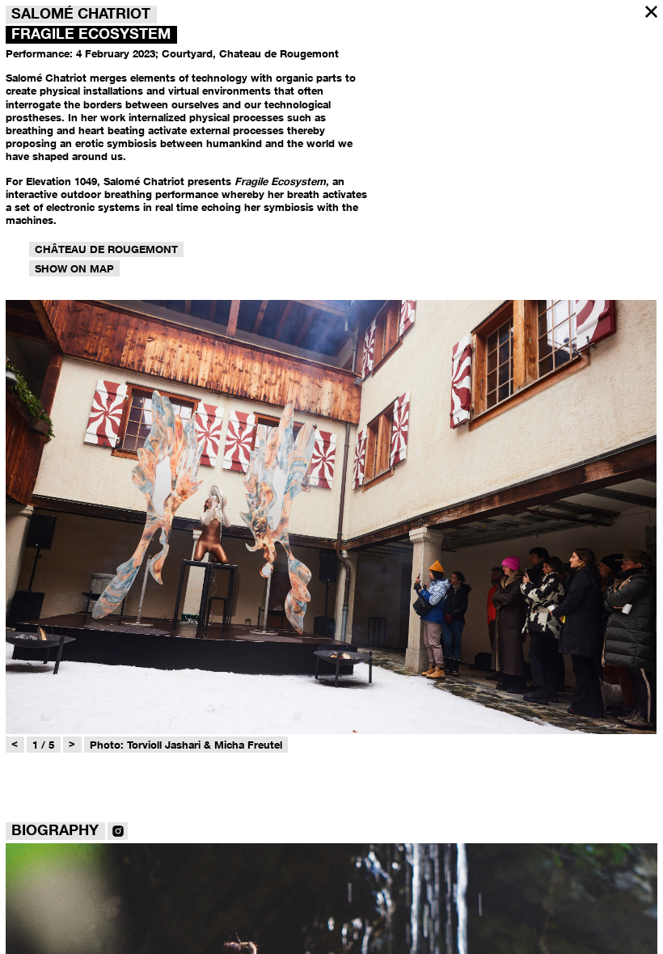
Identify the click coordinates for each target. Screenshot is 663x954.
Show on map (74, 268)
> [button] (72, 743)
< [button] (14, 743)
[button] (651, 11)
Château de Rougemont (106, 249)
